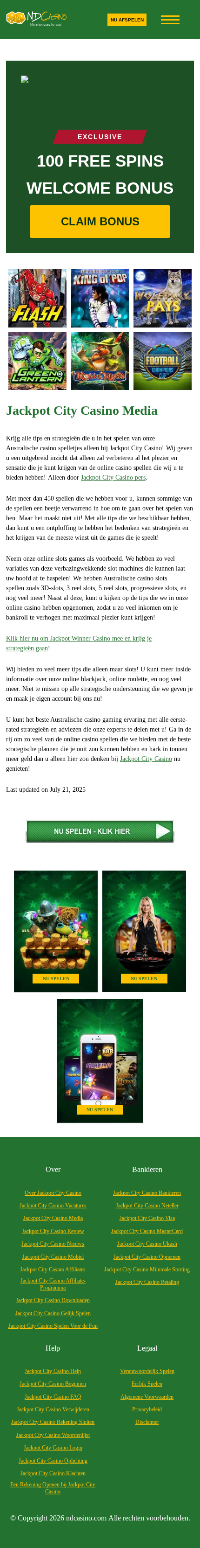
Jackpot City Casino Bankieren (147, 1193)
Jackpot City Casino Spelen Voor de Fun (53, 1326)
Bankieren (147, 1169)
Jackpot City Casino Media (53, 1218)
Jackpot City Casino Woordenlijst (53, 1435)
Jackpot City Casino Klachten (53, 1473)
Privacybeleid (147, 1409)
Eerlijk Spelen (147, 1384)
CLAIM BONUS (100, 221)
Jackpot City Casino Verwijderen (53, 1409)
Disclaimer (147, 1422)
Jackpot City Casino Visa (147, 1218)
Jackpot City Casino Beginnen (53, 1384)
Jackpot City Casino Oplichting (53, 1460)
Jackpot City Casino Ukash (147, 1244)
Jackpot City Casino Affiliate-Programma (53, 1283)
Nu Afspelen (127, 19)
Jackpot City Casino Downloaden (53, 1300)
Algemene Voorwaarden (146, 1397)
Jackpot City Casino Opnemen (146, 1257)
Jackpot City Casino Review (53, 1231)
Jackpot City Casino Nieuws (52, 1244)
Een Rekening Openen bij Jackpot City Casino (52, 1487)
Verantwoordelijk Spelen (147, 1371)
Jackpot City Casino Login (53, 1447)
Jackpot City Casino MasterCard (147, 1231)
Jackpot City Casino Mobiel (53, 1257)
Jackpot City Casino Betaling (147, 1282)
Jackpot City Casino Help (53, 1371)
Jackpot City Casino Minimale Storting (147, 1269)
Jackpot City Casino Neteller (147, 1205)
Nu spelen (56, 978)
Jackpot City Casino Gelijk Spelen (53, 1313)
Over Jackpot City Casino (53, 1193)
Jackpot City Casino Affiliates (53, 1269)
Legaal (147, 1348)
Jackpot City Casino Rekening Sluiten (52, 1422)
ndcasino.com (86, 1518)
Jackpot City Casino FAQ (53, 1397)
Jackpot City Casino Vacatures (53, 1205)
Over (53, 1169)
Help (53, 1348)
